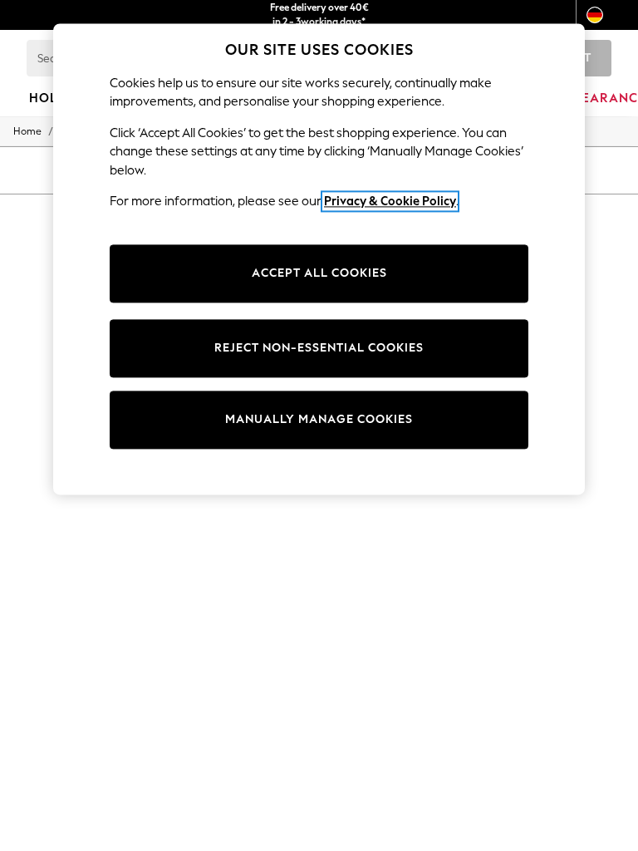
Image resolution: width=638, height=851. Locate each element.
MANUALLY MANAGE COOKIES (319, 419)
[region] (319, 259)
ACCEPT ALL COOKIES (319, 273)
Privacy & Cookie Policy (390, 201)
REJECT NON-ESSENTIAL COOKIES (319, 348)
